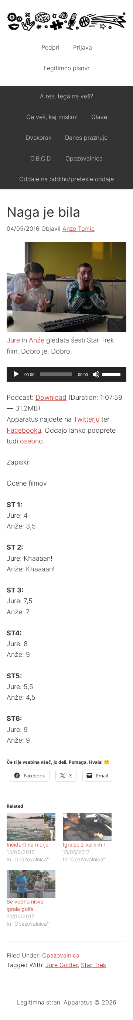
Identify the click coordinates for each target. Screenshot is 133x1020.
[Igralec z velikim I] (87, 827)
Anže (36, 340)
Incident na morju (27, 844)
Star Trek (93, 965)
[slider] (112, 373)
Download (50, 397)
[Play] (16, 374)
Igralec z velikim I (84, 844)
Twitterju (86, 419)
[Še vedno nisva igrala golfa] (31, 884)
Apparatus (66, 22)
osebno (31, 441)
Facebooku (24, 430)
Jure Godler (61, 965)
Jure (13, 340)
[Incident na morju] (31, 827)
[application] (66, 374)
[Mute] (96, 374)
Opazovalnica (60, 955)
